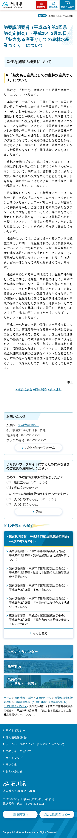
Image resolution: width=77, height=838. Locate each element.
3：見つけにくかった (23, 504)
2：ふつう (41, 482)
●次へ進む (54, 389)
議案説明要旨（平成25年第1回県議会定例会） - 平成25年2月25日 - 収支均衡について (38, 587)
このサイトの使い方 (18, 751)
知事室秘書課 (28, 425)
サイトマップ (14, 757)
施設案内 (14, 667)
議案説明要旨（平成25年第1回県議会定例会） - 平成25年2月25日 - (40, 539)
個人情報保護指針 (17, 737)
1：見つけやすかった (23, 499)
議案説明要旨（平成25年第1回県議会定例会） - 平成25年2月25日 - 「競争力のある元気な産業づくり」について (39, 620)
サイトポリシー (15, 730)
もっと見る (40, 633)
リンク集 (11, 764)
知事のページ (44, 697)
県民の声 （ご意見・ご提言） (22, 682)
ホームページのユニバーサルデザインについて (35, 744)
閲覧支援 (53, 7)
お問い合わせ (14, 771)
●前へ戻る (40, 389)
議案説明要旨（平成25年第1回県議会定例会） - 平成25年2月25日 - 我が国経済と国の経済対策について (39, 555)
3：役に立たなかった (23, 487)
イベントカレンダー (22, 652)
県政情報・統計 (24, 697)
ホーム (8, 697)
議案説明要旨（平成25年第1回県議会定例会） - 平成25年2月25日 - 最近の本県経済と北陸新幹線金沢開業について (39, 572)
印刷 (44, 15)
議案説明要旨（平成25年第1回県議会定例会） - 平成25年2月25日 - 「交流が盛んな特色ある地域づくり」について (39, 602)
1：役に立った (19, 482)
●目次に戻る (24, 389)
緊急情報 (41, 7)
